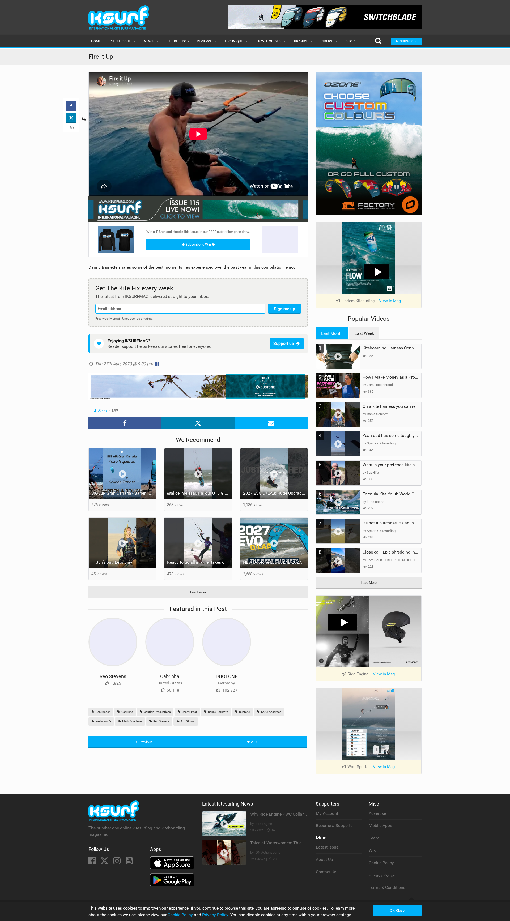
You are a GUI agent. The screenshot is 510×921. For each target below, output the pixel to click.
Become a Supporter (335, 825)
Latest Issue (120, 41)
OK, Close (397, 911)
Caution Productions (157, 712)
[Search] (378, 41)
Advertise (377, 813)
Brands (300, 41)
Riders (326, 41)
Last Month (332, 333)
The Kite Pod (178, 41)
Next (250, 742)
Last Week (364, 333)
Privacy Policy (382, 875)
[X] (105, 862)
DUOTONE (226, 676)
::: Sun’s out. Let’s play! (112, 562)
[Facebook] (92, 862)
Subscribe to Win (198, 244)
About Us (324, 859)
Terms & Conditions (387, 887)
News (149, 41)
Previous (145, 742)
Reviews (204, 41)
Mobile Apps (380, 825)
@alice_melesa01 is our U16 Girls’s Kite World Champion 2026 (199, 493)
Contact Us (326, 871)
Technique (233, 41)
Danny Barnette (217, 712)
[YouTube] (129, 862)
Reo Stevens (113, 676)
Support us (283, 343)
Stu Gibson (187, 721)
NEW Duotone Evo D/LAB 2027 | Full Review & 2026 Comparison (275, 562)
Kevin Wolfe (103, 721)
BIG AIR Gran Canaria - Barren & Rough (123, 493)
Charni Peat (189, 712)
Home (96, 41)
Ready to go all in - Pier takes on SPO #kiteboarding (199, 562)
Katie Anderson (270, 712)
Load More (198, 592)
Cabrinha (169, 676)
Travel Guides (268, 41)
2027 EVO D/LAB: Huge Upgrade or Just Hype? (275, 493)
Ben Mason (102, 712)
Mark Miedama (131, 721)
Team (374, 838)
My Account (327, 813)
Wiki (373, 850)
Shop (350, 41)
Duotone (244, 712)
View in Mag (390, 300)
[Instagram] (117, 862)
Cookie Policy (381, 862)
